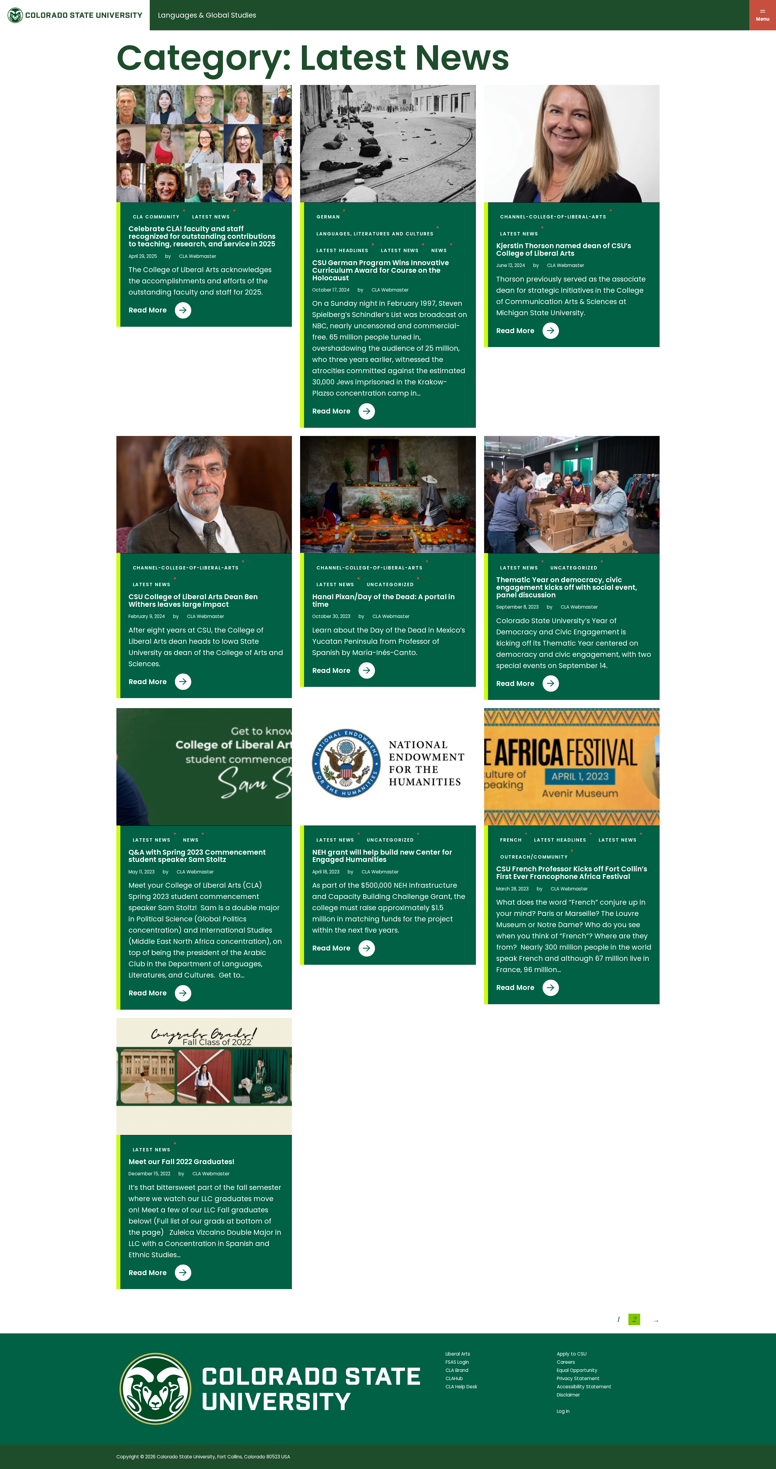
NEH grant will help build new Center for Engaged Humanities (382, 856)
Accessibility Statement (584, 1386)
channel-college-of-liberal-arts (553, 217)
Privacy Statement (578, 1378)
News (439, 250)
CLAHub (454, 1378)
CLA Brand (457, 1370)
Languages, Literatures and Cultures (375, 234)
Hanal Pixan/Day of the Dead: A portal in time (383, 600)
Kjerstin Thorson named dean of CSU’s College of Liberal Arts (563, 249)
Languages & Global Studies (207, 15)
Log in (563, 1411)
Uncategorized (390, 584)
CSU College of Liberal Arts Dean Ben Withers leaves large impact (193, 600)
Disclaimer (568, 1395)
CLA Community (156, 217)
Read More (152, 312)
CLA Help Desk (461, 1386)
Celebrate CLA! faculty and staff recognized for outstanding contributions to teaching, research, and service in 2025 (202, 236)
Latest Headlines (342, 250)
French (511, 840)
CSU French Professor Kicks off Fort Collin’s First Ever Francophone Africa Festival (571, 872)
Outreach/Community (534, 857)
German (328, 217)
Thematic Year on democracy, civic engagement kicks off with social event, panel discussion (566, 587)
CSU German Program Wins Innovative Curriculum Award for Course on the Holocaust (380, 270)
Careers (566, 1362)
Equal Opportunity (577, 1370)
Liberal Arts (458, 1354)
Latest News (211, 217)
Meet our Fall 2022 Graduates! (182, 1162)
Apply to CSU (572, 1354)
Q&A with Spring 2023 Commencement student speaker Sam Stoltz (197, 856)
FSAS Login (457, 1362)
